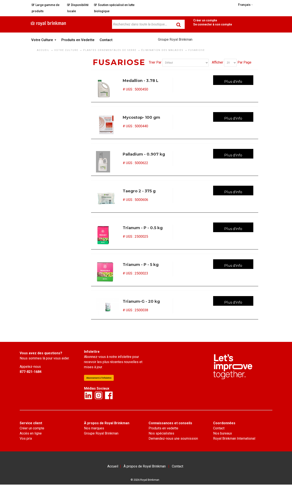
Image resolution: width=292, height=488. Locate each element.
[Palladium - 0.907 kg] (107, 161)
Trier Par (155, 62)
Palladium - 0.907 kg (144, 154)
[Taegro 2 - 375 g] (107, 198)
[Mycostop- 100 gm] (107, 125)
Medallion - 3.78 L (140, 80)
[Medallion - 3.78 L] (107, 88)
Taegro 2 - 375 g (139, 191)
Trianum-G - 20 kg (141, 301)
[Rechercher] (178, 24)
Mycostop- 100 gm (141, 117)
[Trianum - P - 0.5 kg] (107, 235)
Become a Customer (205, 20)
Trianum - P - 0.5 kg (143, 227)
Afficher (217, 62)
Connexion (213, 24)
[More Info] (233, 80)
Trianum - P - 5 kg (141, 264)
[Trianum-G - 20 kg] (107, 307)
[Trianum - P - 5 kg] (107, 272)
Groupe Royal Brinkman (175, 39)
